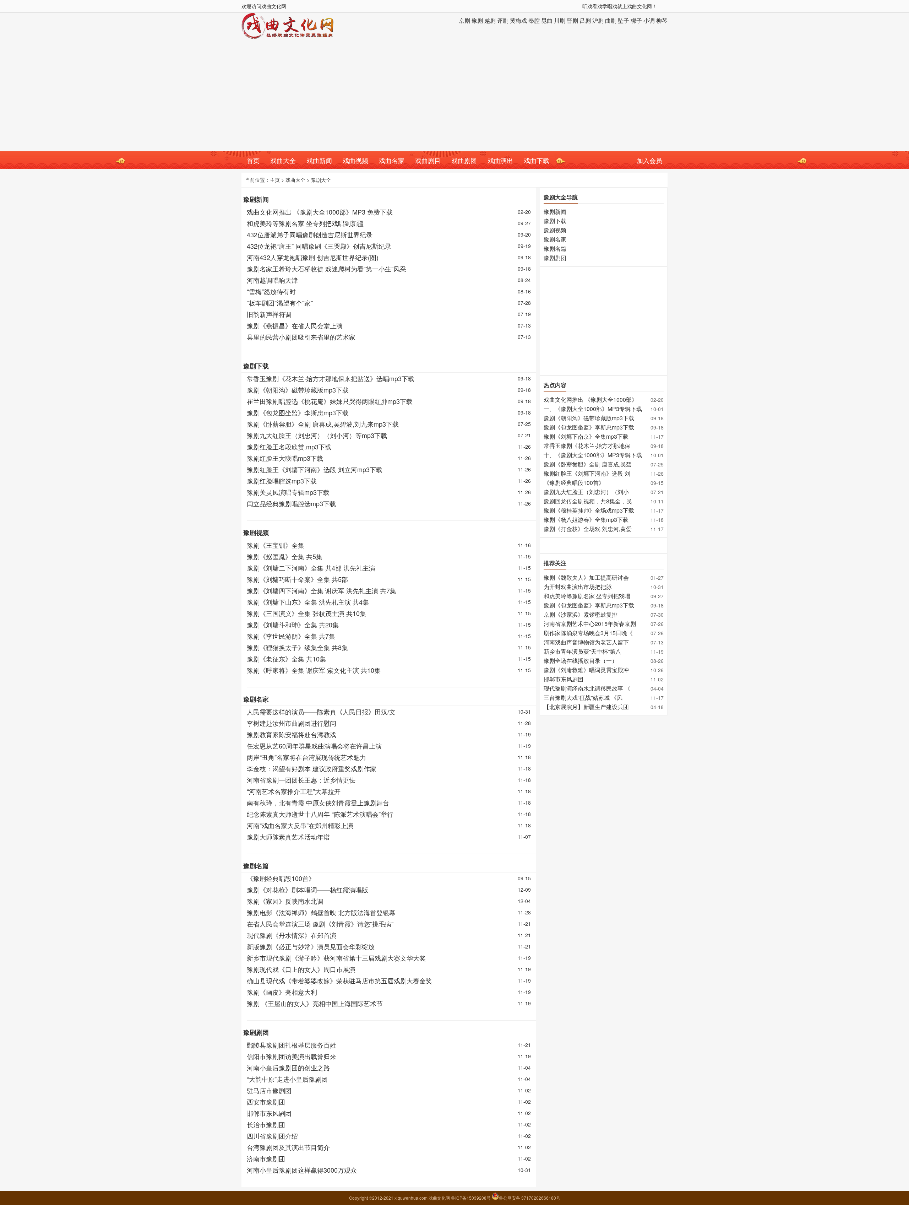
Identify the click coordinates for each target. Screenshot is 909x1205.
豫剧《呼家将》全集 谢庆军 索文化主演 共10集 (314, 670)
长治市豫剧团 (266, 1124)
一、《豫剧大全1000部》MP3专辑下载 (593, 409)
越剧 (490, 20)
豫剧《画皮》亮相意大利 (282, 991)
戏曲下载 (536, 160)
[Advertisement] (454, 98)
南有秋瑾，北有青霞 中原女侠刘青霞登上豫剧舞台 (318, 802)
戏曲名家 (391, 160)
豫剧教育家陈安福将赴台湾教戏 (291, 734)
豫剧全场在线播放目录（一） (580, 660)
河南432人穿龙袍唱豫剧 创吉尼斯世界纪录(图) (313, 257)
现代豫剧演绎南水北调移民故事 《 (587, 688)
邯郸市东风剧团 (269, 1113)
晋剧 (572, 20)
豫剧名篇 (256, 865)
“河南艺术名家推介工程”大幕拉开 (294, 791)
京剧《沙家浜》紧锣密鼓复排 (580, 614)
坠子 (623, 20)
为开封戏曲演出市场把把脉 (578, 587)
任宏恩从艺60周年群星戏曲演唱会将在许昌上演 (314, 745)
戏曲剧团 (464, 160)
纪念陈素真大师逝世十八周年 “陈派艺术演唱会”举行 (320, 813)
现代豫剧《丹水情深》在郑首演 (291, 935)
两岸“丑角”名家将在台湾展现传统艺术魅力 (306, 757)
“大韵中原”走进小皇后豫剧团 (287, 1079)
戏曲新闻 (319, 160)
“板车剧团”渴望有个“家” (280, 302)
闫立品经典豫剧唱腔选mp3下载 (291, 503)
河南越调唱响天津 (272, 280)
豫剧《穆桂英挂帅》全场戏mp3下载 (589, 510)
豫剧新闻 (256, 199)
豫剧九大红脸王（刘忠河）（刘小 (586, 492)
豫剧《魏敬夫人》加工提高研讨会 (586, 577)
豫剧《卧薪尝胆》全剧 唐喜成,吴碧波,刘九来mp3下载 (323, 423)
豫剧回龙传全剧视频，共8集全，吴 (588, 501)
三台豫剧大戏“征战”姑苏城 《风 (583, 697)
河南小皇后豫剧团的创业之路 (288, 1067)
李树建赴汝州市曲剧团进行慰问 (291, 723)
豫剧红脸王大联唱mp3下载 (285, 458)
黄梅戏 (518, 20)
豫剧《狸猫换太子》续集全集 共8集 (297, 647)
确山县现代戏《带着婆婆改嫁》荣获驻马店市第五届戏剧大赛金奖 (339, 980)
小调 (649, 20)
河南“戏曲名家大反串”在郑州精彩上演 (300, 825)
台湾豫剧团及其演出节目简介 (288, 1147)
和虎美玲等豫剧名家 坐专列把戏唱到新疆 (305, 223)
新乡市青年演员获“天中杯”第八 (582, 651)
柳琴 (662, 20)
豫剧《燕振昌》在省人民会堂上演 (295, 325)
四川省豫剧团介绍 (272, 1135)
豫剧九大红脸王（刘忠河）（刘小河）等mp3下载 (317, 435)
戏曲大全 (283, 160)
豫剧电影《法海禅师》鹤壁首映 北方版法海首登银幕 (321, 912)
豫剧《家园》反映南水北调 (285, 901)
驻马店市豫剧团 (269, 1090)
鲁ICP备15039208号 (471, 1198)
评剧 (502, 20)
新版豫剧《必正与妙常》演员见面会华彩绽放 (311, 946)
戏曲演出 (500, 160)
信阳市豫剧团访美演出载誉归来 (291, 1056)
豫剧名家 (256, 699)
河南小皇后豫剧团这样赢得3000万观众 (302, 1169)
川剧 (559, 20)
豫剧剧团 (256, 1032)
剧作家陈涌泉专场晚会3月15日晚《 (588, 633)
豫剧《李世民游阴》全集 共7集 (291, 636)
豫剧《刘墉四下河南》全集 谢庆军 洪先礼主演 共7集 (321, 590)
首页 (253, 160)
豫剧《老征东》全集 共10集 (286, 658)
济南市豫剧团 (266, 1158)
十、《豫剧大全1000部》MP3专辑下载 (593, 455)
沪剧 (598, 20)
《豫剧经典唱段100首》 (281, 878)
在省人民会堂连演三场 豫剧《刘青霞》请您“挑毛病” (320, 923)
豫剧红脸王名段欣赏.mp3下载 (289, 446)
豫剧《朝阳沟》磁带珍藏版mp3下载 (298, 389)
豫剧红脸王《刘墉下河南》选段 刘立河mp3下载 (314, 469)
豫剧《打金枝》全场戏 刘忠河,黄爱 (588, 529)
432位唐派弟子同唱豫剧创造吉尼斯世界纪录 (309, 234)
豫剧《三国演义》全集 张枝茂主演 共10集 (306, 613)
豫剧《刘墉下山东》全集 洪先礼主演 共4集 (308, 601)
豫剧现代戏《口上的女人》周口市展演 (301, 969)
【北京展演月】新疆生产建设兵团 (586, 707)
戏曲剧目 (428, 160)
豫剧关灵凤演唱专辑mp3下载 (288, 492)
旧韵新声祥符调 (269, 314)
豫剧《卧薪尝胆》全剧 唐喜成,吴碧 (588, 464)
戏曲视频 (355, 160)
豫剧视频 (256, 532)
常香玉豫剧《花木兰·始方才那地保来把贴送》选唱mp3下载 (330, 378)
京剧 (464, 20)
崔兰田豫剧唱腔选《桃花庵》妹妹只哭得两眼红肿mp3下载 (330, 401)
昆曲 (547, 20)
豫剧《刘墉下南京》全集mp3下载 (586, 436)
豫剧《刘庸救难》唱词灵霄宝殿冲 (586, 670)
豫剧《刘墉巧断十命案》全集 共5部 (297, 579)
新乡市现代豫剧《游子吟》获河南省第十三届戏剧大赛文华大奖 (336, 957)
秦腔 (534, 20)
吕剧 (585, 20)
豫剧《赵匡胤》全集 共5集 (284, 556)
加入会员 (649, 160)
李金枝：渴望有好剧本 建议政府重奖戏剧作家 (311, 768)
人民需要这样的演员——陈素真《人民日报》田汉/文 (321, 711)
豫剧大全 (321, 179)
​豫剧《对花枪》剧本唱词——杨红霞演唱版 (307, 889)
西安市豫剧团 (266, 1101)
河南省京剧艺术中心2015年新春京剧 (590, 624)
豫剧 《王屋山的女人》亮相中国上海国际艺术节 (315, 1003)
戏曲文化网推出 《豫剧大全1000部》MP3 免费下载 (320, 211)
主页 (275, 179)
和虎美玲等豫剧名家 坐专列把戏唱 (587, 596)
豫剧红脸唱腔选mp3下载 (282, 480)
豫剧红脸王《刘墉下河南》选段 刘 (587, 473)
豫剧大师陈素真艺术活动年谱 (288, 836)
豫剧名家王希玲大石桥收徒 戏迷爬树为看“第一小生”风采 (326, 268)
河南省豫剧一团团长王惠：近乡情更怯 (301, 779)
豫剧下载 (256, 366)
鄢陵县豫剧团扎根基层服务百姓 (291, 1044)
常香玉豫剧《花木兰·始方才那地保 (587, 446)
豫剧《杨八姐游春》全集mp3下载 (586, 519)
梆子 (636, 20)
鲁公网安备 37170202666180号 (529, 1198)
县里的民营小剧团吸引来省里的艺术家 (301, 336)
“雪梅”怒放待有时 (271, 291)
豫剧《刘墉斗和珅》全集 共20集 (293, 624)
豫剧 (477, 20)
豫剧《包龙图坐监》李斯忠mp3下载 (298, 412)
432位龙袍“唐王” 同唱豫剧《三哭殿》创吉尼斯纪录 (319, 245)
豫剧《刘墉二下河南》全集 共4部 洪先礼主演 (311, 567)
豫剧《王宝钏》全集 (275, 545)
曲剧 (610, 20)
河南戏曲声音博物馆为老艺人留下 (586, 642)
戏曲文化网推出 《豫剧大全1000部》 (590, 399)
